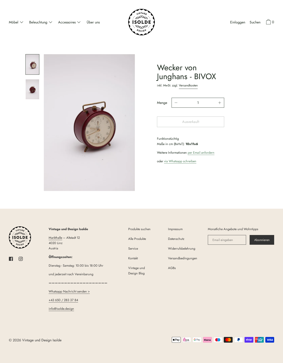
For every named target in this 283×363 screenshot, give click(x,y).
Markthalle (55, 237)
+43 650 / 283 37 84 (63, 300)
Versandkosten (188, 85)
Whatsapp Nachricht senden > (69, 291)
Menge (162, 102)
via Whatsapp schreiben (180, 161)
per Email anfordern (201, 152)
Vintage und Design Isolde (41, 340)
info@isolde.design (61, 308)
